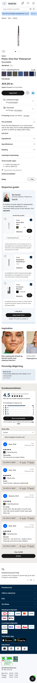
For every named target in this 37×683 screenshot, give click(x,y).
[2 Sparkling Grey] (9, 74)
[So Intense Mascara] (18, 290)
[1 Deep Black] (17, 292)
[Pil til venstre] (27, 580)
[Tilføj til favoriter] (27, 93)
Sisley (4, 56)
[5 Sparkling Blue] (20, 74)
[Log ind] (22, 3)
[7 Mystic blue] (31, 74)
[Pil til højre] (33, 580)
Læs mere (6, 210)
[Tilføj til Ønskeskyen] (33, 93)
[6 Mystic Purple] (26, 74)
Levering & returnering (10, 155)
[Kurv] (33, 3)
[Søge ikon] (33, 9)
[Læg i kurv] (29, 267)
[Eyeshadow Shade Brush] (18, 262)
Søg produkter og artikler (11, 9)
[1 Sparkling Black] (4, 74)
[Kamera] (30, 9)
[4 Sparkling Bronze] (15, 74)
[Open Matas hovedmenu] (4, 3)
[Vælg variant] (29, 231)
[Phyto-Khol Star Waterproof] (18, 225)
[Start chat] (33, 679)
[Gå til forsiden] (12, 3)
